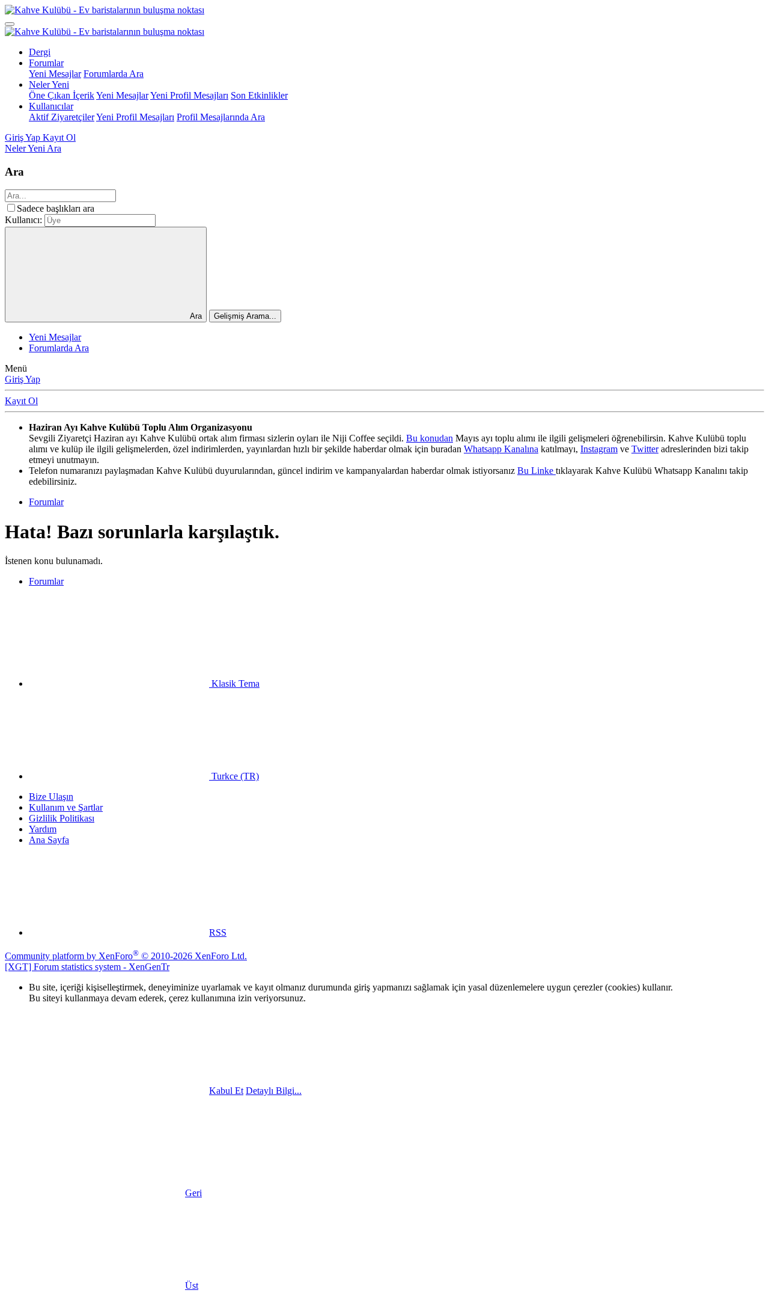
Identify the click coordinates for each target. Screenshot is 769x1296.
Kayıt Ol (21, 401)
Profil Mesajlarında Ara (221, 117)
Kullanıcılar (51, 106)
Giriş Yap (22, 379)
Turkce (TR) (234, 776)
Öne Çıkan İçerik (61, 95)
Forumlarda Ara (114, 74)
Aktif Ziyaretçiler (61, 117)
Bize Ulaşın (51, 796)
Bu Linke (536, 470)
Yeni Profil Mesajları (189, 95)
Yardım (42, 829)
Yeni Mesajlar (55, 74)
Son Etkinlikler (259, 95)
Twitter (644, 449)
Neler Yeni (49, 84)
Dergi (39, 52)
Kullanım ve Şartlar (66, 807)
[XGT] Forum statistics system (87, 967)
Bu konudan (429, 438)
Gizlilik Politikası (61, 818)
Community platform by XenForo (126, 956)
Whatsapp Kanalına (501, 449)
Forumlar (46, 63)
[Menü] (9, 24)
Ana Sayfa (49, 840)
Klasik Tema (234, 683)
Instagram (599, 449)
